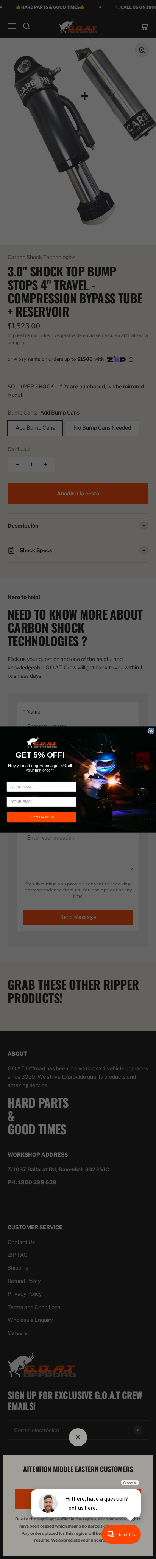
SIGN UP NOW (41, 817)
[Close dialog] (151, 731)
